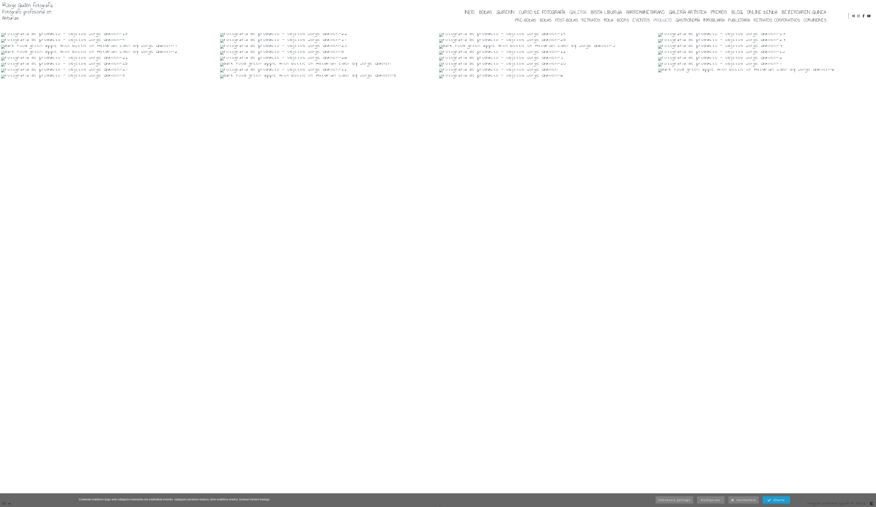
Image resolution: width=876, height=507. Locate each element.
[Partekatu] (853, 16)
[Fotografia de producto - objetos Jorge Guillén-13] (766, 53)
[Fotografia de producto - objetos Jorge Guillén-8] (109, 76)
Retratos (591, 20)
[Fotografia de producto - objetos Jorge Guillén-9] (109, 41)
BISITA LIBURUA (606, 12)
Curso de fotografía (542, 12)
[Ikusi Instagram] (858, 16)
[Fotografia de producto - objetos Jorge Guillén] (547, 70)
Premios (719, 12)
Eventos (641, 20)
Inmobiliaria (714, 20)
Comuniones (815, 20)
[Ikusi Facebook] (863, 16)
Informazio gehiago (674, 500)
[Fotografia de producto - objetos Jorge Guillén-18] (109, 35)
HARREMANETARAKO (645, 12)
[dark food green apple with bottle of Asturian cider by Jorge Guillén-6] (766, 70)
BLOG (737, 12)
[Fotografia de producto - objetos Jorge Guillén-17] (766, 35)
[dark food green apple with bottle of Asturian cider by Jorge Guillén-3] (547, 47)
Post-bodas (566, 20)
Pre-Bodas (525, 20)
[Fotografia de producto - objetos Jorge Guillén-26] (328, 59)
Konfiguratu (710, 500)
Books (623, 20)
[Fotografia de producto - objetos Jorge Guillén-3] (547, 59)
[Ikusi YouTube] (869, 16)
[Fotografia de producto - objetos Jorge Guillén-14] (328, 41)
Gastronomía (688, 20)
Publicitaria (739, 20)
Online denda (762, 12)
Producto (663, 20)
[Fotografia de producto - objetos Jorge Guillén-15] (109, 64)
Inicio (469, 12)
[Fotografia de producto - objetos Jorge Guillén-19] (547, 35)
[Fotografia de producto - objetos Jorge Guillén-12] (547, 53)
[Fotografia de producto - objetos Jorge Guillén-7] (766, 47)
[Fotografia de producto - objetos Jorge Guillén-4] (766, 64)
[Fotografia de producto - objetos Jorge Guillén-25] (547, 41)
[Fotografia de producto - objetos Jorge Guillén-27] (766, 41)
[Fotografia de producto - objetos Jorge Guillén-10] (547, 64)
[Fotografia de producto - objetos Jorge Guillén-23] (328, 47)
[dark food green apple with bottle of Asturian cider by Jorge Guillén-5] (328, 76)
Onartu (778, 500)
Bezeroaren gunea (804, 12)
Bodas (485, 12)
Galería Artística (687, 12)
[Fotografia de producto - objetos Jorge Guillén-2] (766, 59)
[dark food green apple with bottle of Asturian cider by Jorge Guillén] (328, 64)
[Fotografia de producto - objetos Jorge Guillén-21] (109, 59)
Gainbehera (745, 500)
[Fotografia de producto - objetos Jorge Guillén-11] (328, 70)
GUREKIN (505, 12)
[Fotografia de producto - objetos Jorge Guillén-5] (328, 53)
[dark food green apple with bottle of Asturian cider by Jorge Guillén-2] (109, 53)
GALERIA (578, 12)
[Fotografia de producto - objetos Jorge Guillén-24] (109, 70)
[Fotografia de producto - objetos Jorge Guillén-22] (328, 35)
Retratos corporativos (777, 20)
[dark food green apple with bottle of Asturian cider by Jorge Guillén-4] (109, 47)
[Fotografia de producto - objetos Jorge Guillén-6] (547, 76)
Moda (608, 20)
